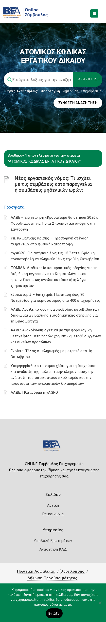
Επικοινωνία (53, 514)
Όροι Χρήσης (72, 571)
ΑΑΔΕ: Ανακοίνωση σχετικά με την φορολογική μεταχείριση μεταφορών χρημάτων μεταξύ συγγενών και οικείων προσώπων (56, 336)
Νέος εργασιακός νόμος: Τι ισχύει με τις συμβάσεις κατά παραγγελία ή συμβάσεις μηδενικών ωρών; (53, 184)
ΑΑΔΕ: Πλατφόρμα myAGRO (34, 392)
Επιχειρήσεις (91, 91)
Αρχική (53, 505)
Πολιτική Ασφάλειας (36, 571)
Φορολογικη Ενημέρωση (59, 91)
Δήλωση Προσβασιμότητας (52, 578)
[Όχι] (99, 605)
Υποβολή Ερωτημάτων (53, 540)
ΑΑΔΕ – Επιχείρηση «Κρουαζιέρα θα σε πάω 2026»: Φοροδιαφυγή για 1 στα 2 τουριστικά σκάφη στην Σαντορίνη (54, 223)
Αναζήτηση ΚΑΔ (53, 549)
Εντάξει (54, 613)
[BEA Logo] (53, 448)
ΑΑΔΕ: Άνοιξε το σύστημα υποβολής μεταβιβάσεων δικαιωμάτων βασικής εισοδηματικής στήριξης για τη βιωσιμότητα (55, 315)
